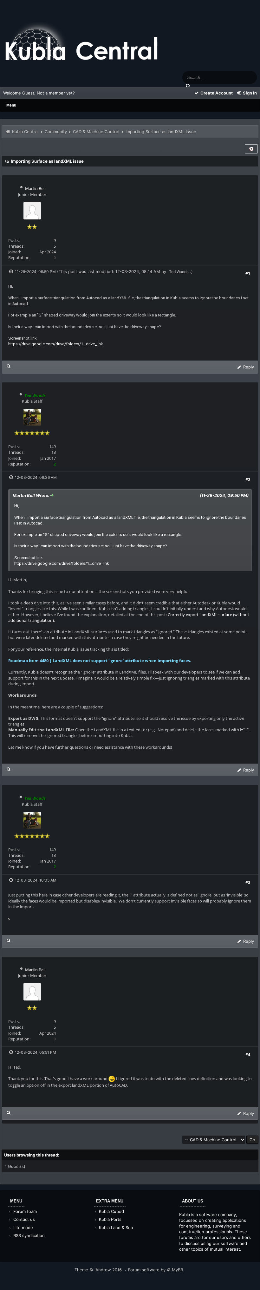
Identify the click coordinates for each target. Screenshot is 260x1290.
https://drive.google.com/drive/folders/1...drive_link (55, 344)
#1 (247, 273)
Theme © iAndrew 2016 (99, 1269)
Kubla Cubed (111, 1211)
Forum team (24, 1211)
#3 (247, 882)
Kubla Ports (109, 1219)
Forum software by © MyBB (156, 1269)
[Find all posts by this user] (8, 366)
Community (56, 131)
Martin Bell (35, 188)
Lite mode (22, 1227)
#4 (247, 1054)
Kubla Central (25, 131)
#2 (247, 479)
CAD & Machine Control (96, 131)
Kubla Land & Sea (115, 1227)
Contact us (23, 1219)
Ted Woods (178, 271)
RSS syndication (28, 1235)
